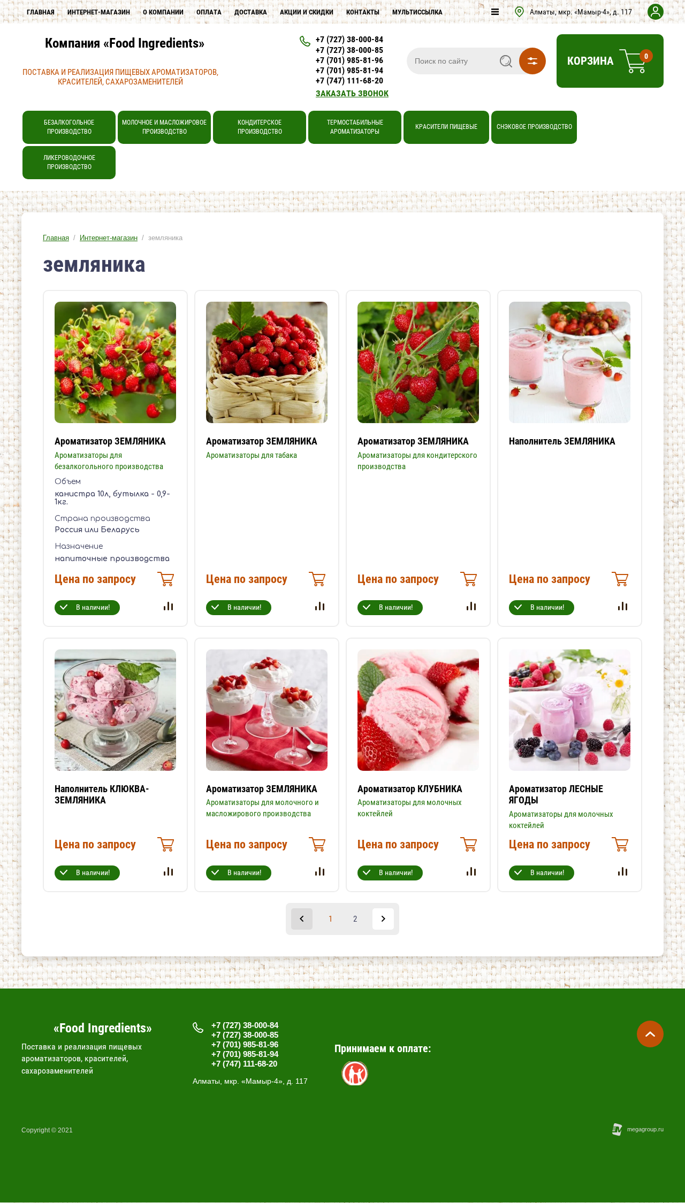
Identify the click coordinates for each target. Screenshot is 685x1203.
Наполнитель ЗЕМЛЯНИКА (562, 441)
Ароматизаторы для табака (251, 455)
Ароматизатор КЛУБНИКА (409, 788)
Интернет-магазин (109, 238)
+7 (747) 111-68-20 (349, 80)
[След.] (383, 919)
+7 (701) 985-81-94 (349, 70)
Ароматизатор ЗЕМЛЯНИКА (110, 441)
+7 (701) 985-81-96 (349, 60)
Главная (56, 238)
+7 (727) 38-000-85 (349, 50)
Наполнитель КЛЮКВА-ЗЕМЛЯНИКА (102, 794)
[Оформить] (164, 582)
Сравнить (168, 606)
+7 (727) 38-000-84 (349, 39)
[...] (495, 12)
